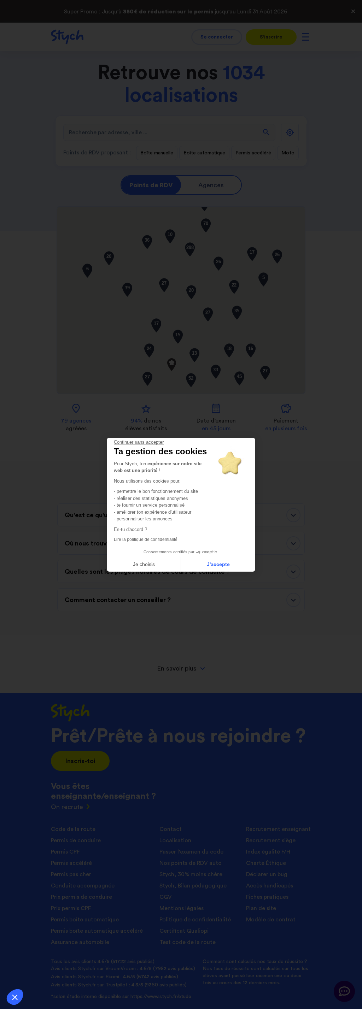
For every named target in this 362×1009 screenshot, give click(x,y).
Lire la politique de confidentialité (145, 539)
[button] (14, 997)
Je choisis (144, 564)
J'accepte (218, 564)
